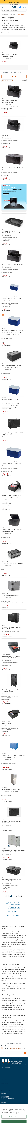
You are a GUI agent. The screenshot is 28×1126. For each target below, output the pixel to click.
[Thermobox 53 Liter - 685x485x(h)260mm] (14, 255)
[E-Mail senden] (25, 1053)
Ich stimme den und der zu (14, 1049)
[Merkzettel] (23, 7)
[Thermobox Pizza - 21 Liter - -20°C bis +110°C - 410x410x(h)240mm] (14, 486)
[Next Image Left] (2, 91)
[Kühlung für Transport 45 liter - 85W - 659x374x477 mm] (14, 812)
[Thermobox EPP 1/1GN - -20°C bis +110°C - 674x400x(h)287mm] (14, 356)
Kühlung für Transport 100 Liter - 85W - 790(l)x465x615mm (12, 433)
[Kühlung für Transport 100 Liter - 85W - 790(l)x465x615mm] (14, 423)
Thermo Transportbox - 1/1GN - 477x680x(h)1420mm (10, 690)
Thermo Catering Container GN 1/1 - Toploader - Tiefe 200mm (12, 880)
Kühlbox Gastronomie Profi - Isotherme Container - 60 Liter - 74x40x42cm (12, 297)
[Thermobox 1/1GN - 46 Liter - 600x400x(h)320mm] (14, 91)
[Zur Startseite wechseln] (14, 7)
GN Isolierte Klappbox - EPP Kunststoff (13, 563)
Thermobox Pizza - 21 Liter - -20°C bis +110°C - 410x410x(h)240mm (12, 496)
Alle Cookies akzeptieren (14, 1121)
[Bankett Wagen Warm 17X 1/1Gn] (14, 780)
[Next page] (19, 896)
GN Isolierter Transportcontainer (11, 595)
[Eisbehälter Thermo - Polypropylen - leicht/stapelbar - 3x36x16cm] (14, 646)
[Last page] (21, 896)
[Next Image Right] (26, 91)
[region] (14, 1115)
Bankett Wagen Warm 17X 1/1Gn (11, 789)
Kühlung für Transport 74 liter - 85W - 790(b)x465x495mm (12, 628)
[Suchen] (3, 10)
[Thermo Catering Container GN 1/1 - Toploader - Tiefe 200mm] (14, 869)
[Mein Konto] (20, 7)
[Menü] (2, 7)
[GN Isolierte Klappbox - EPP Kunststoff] (14, 554)
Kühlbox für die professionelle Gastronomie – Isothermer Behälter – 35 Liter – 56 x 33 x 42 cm (13, 400)
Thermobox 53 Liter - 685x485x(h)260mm (13, 265)
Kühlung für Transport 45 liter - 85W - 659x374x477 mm (12, 822)
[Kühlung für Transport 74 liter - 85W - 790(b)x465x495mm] (14, 617)
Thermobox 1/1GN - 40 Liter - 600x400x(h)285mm (10, 55)
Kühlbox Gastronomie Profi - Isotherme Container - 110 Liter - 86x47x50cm (12, 462)
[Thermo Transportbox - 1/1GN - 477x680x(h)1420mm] (14, 680)
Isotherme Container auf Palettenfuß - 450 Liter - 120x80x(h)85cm (13, 756)
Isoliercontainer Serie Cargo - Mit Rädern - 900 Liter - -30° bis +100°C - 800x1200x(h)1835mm (13, 851)
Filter (15, 76)
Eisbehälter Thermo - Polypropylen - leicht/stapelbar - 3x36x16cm (12, 657)
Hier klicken (16, 2)
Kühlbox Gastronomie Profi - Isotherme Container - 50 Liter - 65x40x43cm (12, 331)
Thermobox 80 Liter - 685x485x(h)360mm (13, 168)
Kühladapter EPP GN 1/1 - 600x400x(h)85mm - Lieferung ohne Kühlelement (11, 232)
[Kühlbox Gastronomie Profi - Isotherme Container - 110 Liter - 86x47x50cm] (14, 452)
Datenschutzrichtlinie (8, 1049)
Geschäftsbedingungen (15, 1048)
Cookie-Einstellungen (14, 1116)
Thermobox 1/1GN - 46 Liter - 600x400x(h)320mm (10, 101)
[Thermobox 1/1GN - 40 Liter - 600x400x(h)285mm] (14, 45)
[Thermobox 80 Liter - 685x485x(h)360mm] (14, 158)
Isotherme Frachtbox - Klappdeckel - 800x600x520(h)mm (12, 530)
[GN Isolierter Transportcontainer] (14, 585)
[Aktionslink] (14, 198)
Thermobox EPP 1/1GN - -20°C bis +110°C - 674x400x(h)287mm (11, 366)
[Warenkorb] (25, 7)
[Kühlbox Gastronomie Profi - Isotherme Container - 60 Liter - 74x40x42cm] (14, 287)
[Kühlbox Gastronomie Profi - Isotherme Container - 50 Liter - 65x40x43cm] (14, 321)
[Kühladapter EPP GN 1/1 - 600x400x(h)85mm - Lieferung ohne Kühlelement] (14, 221)
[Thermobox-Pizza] (14, 714)
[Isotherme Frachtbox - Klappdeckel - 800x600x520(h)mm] (14, 520)
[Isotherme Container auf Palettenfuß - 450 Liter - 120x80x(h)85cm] (14, 746)
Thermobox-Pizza (6, 723)
